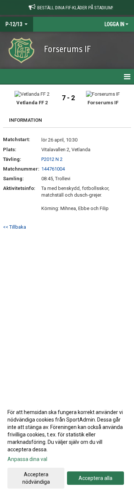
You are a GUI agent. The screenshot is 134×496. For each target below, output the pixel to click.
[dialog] (67, 446)
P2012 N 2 (52, 159)
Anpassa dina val (27, 459)
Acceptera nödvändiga (36, 478)
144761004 (53, 169)
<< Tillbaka (14, 227)
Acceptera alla (95, 478)
